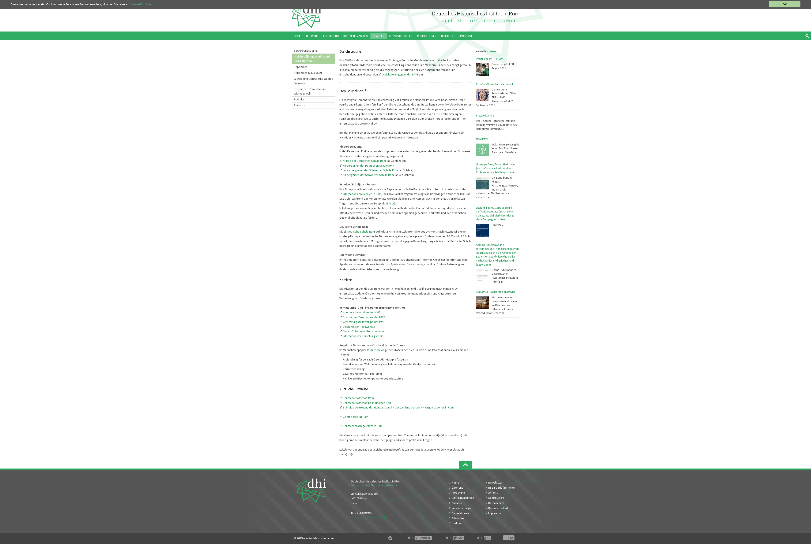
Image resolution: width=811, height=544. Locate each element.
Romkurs (299, 105)
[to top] (465, 465)
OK (785, 4)
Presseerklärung (485, 115)
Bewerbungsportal (305, 50)
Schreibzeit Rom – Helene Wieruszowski (310, 91)
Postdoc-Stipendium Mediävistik (494, 84)
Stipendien (301, 67)
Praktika (299, 99)
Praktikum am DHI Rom (489, 59)
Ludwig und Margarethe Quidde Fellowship (313, 81)
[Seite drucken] (390, 538)
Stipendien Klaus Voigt (308, 73)
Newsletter (482, 139)
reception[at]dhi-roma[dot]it (368, 517)
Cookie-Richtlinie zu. (143, 4)
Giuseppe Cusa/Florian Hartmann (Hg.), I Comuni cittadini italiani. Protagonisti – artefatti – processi (495, 168)
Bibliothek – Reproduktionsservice (495, 292)
